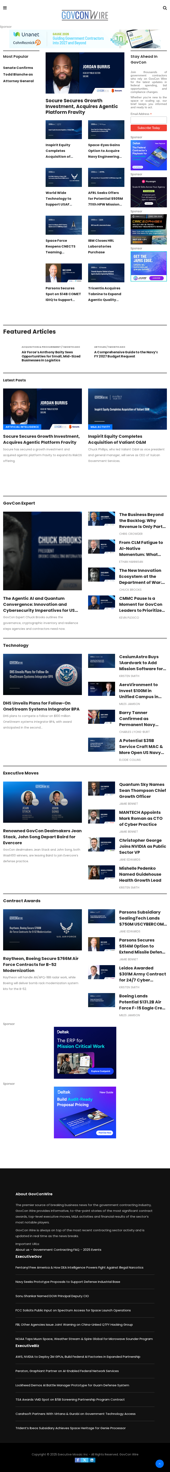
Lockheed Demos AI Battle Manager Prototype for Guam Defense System (72, 1385)
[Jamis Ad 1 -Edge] (149, 266)
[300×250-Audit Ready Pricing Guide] (85, 1112)
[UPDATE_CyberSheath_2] (149, 229)
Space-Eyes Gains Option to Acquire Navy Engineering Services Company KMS (104, 157)
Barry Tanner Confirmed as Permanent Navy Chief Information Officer (138, 725)
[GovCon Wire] (85, 15)
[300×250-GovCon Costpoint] (85, 1053)
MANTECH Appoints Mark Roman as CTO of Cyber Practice (141, 818)
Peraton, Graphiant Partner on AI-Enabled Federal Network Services (67, 1371)
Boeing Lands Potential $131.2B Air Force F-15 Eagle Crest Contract (142, 1005)
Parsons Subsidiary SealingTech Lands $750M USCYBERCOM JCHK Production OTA (142, 921)
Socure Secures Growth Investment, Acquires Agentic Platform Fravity (82, 106)
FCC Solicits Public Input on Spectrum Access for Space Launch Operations (73, 1310)
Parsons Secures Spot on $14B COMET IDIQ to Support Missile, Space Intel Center (63, 300)
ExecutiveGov (29, 1256)
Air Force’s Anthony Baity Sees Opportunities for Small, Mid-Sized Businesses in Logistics (46, 356)
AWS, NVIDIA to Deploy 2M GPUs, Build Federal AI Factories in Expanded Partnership (78, 1356)
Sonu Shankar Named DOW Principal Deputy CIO (52, 1296)
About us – (24, 1249)
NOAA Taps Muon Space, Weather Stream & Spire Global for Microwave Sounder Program (84, 1339)
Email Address (141, 114)
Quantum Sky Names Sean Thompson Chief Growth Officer (142, 790)
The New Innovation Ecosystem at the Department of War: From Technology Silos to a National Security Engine (140, 585)
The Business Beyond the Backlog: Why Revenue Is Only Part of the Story (141, 523)
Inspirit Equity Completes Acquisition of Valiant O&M (117, 439)
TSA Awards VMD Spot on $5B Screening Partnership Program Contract (70, 1399)
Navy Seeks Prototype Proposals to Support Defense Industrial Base (68, 1282)
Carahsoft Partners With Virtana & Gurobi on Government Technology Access (76, 1414)
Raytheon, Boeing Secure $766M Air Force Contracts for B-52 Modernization (41, 964)
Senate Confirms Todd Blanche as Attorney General (18, 74)
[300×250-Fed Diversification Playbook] (149, 155)
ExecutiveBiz (27, 1345)
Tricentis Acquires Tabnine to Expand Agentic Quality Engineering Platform (104, 300)
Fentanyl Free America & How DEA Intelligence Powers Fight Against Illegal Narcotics (79, 1267)
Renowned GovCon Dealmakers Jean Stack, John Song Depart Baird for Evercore (42, 837)
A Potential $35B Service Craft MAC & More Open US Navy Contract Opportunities (141, 752)
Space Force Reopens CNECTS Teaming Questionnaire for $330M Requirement (63, 252)
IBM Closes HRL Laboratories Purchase (101, 246)
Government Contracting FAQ (56, 1249)
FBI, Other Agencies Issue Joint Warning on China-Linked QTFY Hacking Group (74, 1324)
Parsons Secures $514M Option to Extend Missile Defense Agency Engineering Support (143, 952)
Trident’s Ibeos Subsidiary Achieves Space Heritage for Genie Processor (71, 1428)
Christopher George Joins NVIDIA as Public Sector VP (142, 846)
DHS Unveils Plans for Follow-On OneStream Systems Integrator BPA (41, 706)
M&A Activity (100, 427)
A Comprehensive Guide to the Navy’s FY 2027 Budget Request (121, 354)
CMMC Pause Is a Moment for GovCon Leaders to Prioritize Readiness (140, 607)
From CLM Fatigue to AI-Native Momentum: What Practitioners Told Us (141, 551)
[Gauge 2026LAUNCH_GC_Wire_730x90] (85, 39)
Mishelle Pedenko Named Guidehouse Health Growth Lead (140, 874)
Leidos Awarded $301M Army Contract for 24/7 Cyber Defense (142, 977)
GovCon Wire (128, 1454)
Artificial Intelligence (22, 427)
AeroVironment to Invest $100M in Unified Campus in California (138, 694)
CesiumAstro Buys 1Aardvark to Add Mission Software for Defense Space (141, 666)
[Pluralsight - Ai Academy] (149, 192)
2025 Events (92, 1249)
